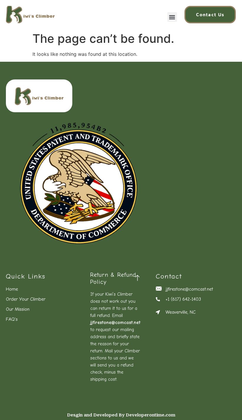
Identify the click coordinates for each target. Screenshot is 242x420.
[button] (172, 17)
